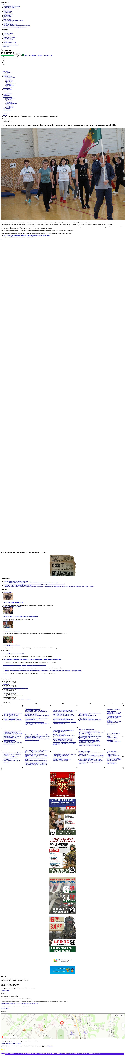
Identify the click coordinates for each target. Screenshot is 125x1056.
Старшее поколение (8, 14)
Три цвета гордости (112, 763)
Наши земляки (7, 19)
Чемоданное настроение (9, 7)
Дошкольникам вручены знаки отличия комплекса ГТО (17, 581)
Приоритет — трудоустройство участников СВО (37, 738)
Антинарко (9, 72)
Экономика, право (10, 77)
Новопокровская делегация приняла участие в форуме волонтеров (114, 713)
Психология (9, 84)
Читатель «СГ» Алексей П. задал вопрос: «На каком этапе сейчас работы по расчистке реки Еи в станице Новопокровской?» (37, 736)
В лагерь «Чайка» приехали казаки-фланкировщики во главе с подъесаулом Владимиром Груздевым (13, 732)
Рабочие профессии (8, 21)
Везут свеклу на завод (84, 737)
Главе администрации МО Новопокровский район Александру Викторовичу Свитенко (13, 743)
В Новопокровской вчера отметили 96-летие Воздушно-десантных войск (13, 720)
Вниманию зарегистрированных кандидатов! (90, 736)
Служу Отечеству (7, 23)
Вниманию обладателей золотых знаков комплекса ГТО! (17, 585)
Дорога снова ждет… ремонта (32, 709)
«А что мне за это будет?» (113, 733)
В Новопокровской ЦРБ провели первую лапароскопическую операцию (12, 758)
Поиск (2, 58)
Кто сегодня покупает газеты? (86, 729)
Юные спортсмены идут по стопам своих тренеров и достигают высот (114, 723)
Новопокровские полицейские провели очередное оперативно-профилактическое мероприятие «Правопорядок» (89, 741)
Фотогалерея (6, 88)
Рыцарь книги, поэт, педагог (114, 716)
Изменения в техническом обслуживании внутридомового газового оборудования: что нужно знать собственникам (36, 712)
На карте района (7, 11)
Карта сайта (6, 46)
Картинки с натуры (8, 33)
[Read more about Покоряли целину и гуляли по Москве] (8, 599)
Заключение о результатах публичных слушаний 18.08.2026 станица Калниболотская (37, 751)
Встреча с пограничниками (32, 740)
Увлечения (6, 10)
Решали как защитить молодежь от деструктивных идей (87, 716)
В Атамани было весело (113, 717)
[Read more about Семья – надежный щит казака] (8, 628)
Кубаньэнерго (6, 34)
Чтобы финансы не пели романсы (11, 6)
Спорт (5, 115)
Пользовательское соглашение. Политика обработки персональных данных (19, 1003)
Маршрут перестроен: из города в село (13, 20)
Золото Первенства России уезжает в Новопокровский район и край (13, 713)
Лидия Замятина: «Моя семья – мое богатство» (90, 719)
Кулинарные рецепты (11, 82)
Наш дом (8, 79)
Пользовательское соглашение (10, 44)
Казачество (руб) (7, 38)
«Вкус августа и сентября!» (114, 759)
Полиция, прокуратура (9, 35)
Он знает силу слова (112, 737)
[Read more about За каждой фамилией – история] (8, 642)
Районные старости (8, 17)
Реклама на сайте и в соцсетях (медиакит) (11, 1043)
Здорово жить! (7, 15)
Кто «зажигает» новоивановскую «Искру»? (90, 720)
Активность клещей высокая (11, 715)
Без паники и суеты (112, 751)
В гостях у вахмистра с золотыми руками (112, 753)
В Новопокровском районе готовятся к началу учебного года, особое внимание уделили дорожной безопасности (64, 712)
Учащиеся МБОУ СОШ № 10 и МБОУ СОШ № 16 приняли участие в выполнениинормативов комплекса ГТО (30, 582)
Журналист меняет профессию (11, 8)
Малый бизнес (7, 12)
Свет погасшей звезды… (85, 751)
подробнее (98, 1053)
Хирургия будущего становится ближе (112, 761)
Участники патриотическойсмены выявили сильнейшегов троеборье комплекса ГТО (36, 761)
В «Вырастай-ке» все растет (114, 741)
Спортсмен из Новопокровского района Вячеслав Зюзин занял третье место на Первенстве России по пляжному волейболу (36, 754)
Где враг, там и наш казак (85, 718)
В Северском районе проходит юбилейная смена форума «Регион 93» (63, 731)
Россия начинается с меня (9, 4)
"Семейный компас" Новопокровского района (14, 27)
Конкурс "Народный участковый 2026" (89, 738)
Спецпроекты (6, 75)
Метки (5, 41)
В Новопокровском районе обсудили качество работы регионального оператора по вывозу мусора (36, 758)
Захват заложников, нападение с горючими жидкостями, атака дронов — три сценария (36, 764)
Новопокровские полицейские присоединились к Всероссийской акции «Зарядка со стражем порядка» (63, 719)
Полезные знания (7, 76)
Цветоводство (9, 86)
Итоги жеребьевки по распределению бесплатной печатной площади (62, 760)
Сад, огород (9, 81)
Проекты (5, 30)
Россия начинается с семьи (10, 24)
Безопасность (9, 80)
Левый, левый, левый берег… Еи (112, 739)
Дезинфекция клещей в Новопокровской (89, 734)
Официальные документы (9, 37)
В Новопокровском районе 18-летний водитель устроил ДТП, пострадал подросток (13, 754)
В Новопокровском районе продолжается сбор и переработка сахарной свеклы (64, 755)
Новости (5, 71)
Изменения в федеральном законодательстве (113, 710)
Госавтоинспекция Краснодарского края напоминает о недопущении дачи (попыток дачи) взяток (63, 715)
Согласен (3, 1054)
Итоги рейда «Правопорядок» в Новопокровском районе (60, 757)
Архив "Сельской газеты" (9, 42)
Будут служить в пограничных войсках (89, 731)
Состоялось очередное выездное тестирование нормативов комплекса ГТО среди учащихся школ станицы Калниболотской (34, 584)
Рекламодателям (7, 89)
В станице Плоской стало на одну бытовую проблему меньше (12, 717)
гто (1, 239)
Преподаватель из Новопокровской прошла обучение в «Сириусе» (63, 736)
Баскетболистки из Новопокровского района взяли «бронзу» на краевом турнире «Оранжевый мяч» (13, 736)
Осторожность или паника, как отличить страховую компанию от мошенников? (63, 738)
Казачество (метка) (8, 39)
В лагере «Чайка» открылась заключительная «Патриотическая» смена (64, 733)
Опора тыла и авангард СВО (114, 758)
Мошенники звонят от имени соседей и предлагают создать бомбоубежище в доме (89, 744)
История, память (7, 16)
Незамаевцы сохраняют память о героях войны (64, 722)
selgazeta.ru (50, 1046)
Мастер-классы (10, 85)
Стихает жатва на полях (31, 714)
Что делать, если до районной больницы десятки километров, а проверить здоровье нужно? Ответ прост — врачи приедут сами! (91, 757)
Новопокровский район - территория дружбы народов (16, 25)
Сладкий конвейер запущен (59, 723)
